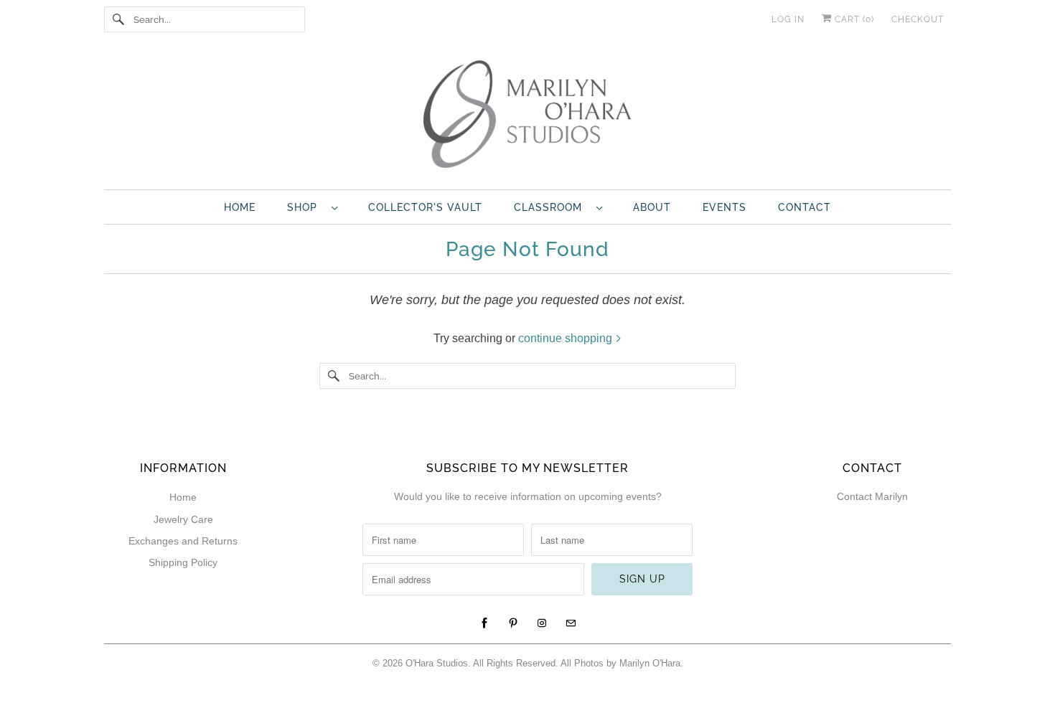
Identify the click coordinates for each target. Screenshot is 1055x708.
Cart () (853, 19)
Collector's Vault (425, 207)
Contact (804, 207)
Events (724, 207)
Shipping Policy (183, 562)
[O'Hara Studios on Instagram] (542, 623)
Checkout (917, 19)
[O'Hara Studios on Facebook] (484, 623)
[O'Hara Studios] (527, 117)
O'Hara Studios (436, 663)
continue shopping (566, 338)
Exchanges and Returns (183, 541)
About (652, 207)
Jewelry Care (183, 519)
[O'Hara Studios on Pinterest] (513, 623)
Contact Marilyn (872, 496)
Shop (305, 207)
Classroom (551, 207)
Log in (788, 19)
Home (239, 207)
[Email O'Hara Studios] (570, 623)
